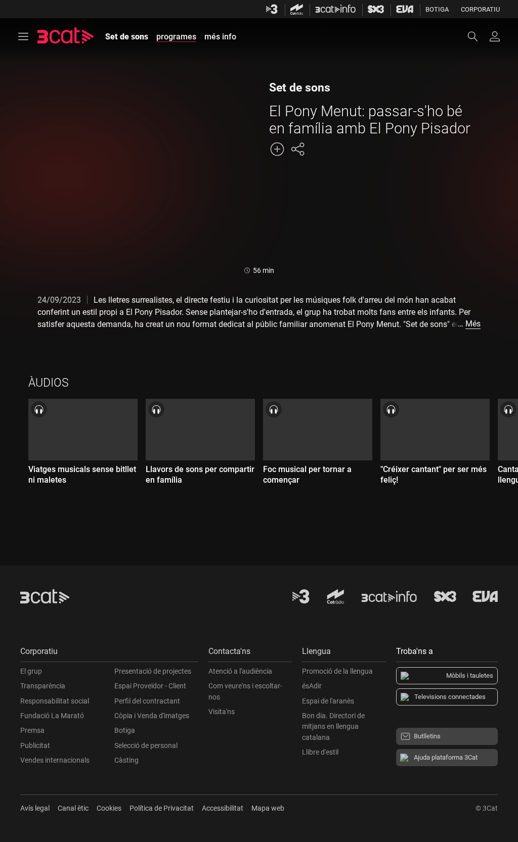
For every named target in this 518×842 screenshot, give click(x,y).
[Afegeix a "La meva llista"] (277, 149)
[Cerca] (477, 36)
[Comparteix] (297, 149)
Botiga (437, 9)
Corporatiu (480, 9)
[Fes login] (495, 36)
